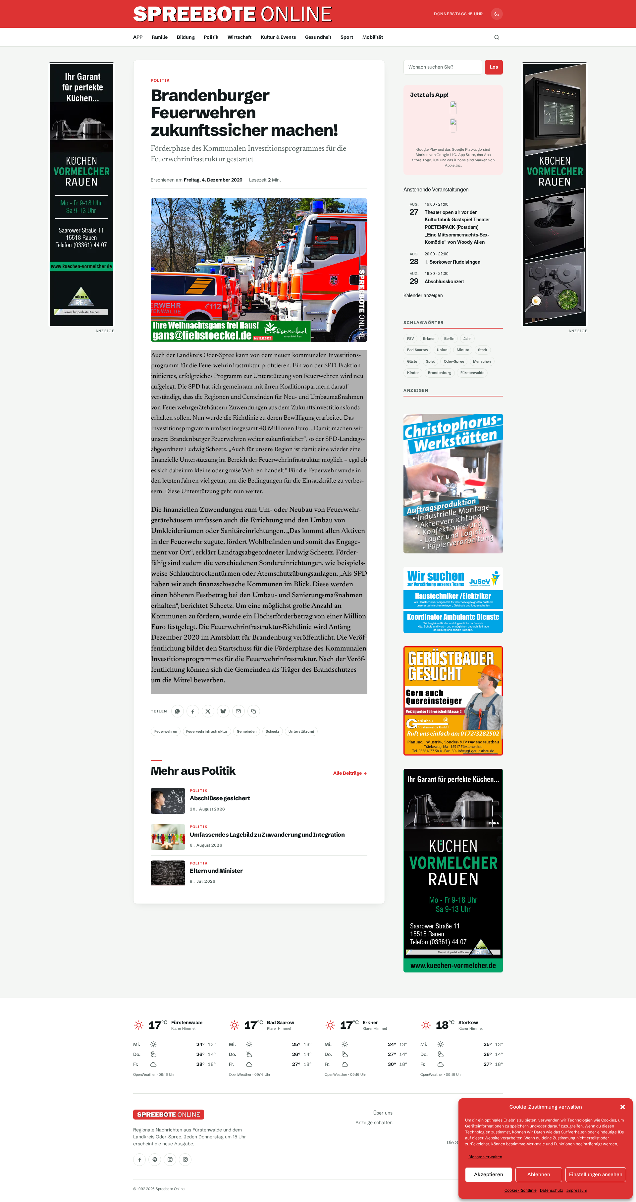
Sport (347, 37)
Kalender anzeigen (423, 295)
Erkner (429, 338)
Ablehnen (538, 1174)
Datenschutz (551, 1190)
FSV (410, 338)
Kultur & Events (278, 37)
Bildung (186, 37)
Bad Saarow (417, 349)
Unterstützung (301, 731)
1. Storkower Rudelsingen (453, 261)
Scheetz (272, 731)
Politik (211, 37)
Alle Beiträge (347, 773)
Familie (160, 37)
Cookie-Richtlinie (520, 1190)
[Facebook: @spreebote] (139, 1159)
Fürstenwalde (472, 372)
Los (494, 67)
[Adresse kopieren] (253, 711)
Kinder (413, 372)
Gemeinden (247, 731)
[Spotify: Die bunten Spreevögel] (154, 1159)
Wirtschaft (239, 37)
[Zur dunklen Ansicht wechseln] (497, 14)
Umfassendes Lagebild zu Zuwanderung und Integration (267, 834)
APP (137, 37)
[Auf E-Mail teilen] (238, 711)
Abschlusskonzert (444, 281)
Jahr (467, 338)
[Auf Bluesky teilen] (223, 711)
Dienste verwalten (485, 1156)
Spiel (430, 361)
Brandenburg (439, 372)
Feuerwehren (165, 731)
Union (442, 349)
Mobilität (372, 37)
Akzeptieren (488, 1174)
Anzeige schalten (374, 1122)
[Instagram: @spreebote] (170, 1159)
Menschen (482, 361)
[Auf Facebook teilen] (192, 711)
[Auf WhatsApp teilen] (177, 711)
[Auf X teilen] (208, 711)
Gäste (412, 361)
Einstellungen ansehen (595, 1174)
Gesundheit (318, 37)
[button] (622, 1107)
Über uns (383, 1113)
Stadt (482, 349)
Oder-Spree (454, 361)
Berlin (449, 338)
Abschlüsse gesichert (220, 798)
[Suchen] (496, 37)
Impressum (576, 1190)
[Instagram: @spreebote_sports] (185, 1159)
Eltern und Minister (216, 870)
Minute (463, 349)
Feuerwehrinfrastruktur (207, 731)
